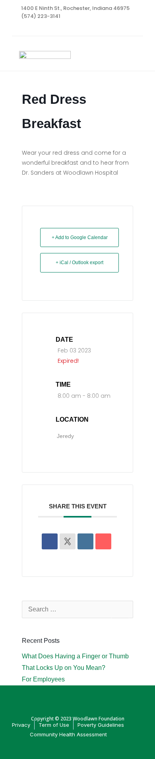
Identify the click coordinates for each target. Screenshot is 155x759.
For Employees (43, 679)
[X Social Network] (68, 541)
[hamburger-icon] (134, 57)
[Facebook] (122, 28)
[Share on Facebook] (50, 541)
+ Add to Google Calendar (80, 237)
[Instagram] (137, 28)
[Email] (103, 541)
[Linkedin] (85, 541)
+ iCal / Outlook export (79, 262)
